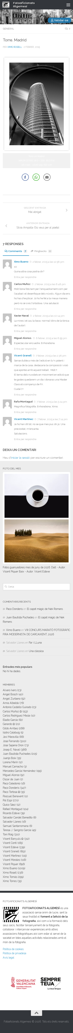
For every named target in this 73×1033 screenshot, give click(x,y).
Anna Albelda (11, 702)
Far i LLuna (35, 642)
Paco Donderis (14, 608)
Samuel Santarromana (15, 825)
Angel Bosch (10, 694)
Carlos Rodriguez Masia (16, 715)
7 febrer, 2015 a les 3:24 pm (52, 401)
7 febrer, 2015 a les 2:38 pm (51, 355)
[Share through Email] (47, 177)
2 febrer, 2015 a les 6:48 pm (50, 284)
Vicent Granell (23, 355)
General (8, 28)
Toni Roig (8, 834)
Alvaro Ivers (9, 690)
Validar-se (61, 20)
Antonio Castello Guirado (17, 707)
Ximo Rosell (14, 47)
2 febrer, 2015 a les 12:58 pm (48, 261)
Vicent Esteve (10, 847)
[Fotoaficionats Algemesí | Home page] (7, 5)
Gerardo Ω (9, 724)
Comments (17, 251)
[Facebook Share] (25, 177)
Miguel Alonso (11, 774)
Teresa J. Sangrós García (17, 830)
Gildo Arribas (10, 728)
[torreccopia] (36, 150)
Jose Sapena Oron (13, 745)
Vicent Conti (10, 842)
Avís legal (8, 957)
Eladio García (10, 719)
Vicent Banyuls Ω (13, 838)
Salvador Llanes (12, 821)
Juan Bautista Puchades (20, 617)
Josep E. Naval (11, 749)
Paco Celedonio (11, 783)
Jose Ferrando (11, 741)
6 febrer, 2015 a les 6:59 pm (51, 338)
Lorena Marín (10, 762)
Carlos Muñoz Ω (12, 711)
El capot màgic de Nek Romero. (45, 608)
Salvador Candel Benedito (17, 817)
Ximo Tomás (10, 876)
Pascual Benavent (13, 796)
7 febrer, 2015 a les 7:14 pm (52, 419)
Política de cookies (13, 949)
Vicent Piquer (10, 864)
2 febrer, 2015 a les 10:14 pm (49, 315)
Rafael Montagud (12, 809)
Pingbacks (42, 251)
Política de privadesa (14, 953)
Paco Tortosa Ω (11, 791)
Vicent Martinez (12, 855)
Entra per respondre (25, 277)
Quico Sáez (9, 804)
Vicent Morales (11, 859)
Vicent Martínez (23, 419)
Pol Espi (7, 800)
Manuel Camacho (13, 766)
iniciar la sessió (20, 457)
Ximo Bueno (21, 261)
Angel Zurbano (11, 698)
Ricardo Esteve (11, 813)
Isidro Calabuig (11, 732)
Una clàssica (36, 651)
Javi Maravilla (11, 736)
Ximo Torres (10, 881)
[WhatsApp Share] (36, 177)
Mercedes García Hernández (19, 770)
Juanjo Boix (9, 758)
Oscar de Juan (11, 779)
